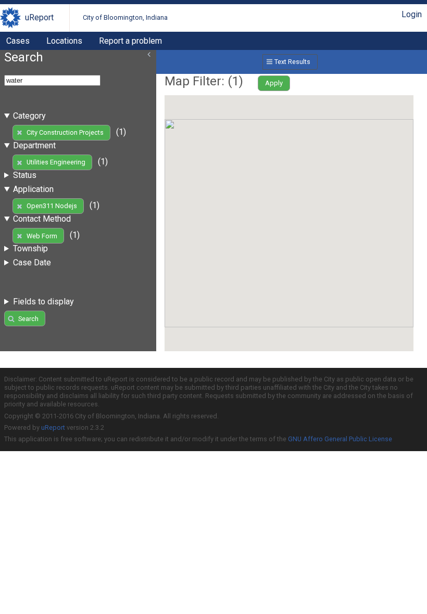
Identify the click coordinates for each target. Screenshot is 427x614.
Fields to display (43, 301)
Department (34, 145)
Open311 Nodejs (52, 206)
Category (29, 116)
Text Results (292, 62)
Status (24, 175)
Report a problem (130, 41)
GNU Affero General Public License (340, 439)
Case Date (32, 262)
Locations (64, 41)
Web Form (42, 236)
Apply (274, 83)
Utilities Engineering (56, 162)
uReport (39, 17)
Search (28, 319)
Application (33, 189)
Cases (18, 41)
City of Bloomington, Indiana (125, 17)
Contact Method (42, 219)
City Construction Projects (65, 132)
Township (30, 248)
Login (411, 14)
